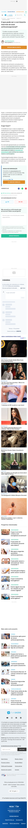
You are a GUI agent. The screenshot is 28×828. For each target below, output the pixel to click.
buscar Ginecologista (14, 47)
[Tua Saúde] (8, 15)
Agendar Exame (20, 11)
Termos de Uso (18, 766)
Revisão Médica (18, 762)
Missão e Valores (19, 759)
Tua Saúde (3, 11)
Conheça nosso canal (7, 718)
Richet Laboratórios (14, 823)
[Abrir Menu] (2, 15)
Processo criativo (5, 762)
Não (21, 202)
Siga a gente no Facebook (16, 718)
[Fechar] (17, 1)
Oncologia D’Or (19, 820)
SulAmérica (5, 823)
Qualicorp (23, 823)
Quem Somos (4, 759)
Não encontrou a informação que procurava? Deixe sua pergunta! (11, 210)
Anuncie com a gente (6, 769)
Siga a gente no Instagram (12, 718)
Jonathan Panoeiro (9, 41)
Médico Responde (11, 18)
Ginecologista (14, 171)
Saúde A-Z (19, 18)
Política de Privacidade (6, 766)
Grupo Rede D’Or (21, 798)
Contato (17, 769)
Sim (8, 202)
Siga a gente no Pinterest (21, 718)
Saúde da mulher (6, 19)
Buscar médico (11, 11)
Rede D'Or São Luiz (9, 820)
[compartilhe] (19, 188)
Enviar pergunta (14, 235)
